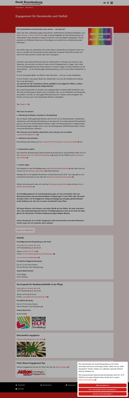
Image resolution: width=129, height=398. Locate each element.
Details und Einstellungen (102, 394)
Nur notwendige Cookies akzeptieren (102, 389)
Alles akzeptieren (102, 385)
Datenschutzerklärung (87, 380)
